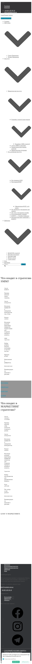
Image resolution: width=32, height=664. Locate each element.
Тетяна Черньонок (13, 57)
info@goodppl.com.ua (10, 12)
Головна (6, 21)
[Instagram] (17, 632)
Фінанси (6, 600)
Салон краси (11, 259)
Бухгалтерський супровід (19, 214)
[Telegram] (17, 646)
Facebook (7, 6)
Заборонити (25, 662)
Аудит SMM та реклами (18, 145)
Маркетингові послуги (11, 568)
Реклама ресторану (13, 254)
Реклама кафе (12, 256)
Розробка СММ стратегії (22, 144)
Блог (5, 261)
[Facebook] (17, 619)
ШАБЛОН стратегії (14, 253)
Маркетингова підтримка (19, 150)
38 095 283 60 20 (7, 590)
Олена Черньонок (13, 55)
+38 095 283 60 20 (9, 10)
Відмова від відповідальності (13, 652)
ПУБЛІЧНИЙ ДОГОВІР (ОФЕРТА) (15, 650)
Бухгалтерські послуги (11, 566)
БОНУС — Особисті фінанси (20, 216)
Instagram (7, 7)
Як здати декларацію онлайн (20, 212)
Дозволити (16, 662)
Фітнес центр (12, 258)
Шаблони (7, 569)
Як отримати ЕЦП (17, 180)
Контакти (7, 262)
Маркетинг (7, 598)
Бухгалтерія (7, 597)
